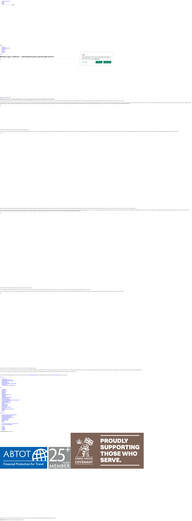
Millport (3, 403)
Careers (3, 421)
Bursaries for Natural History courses (8, 417)
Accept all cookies (107, 62)
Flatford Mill (4, 395)
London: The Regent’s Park (6, 400)
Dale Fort (3, 393)
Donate (3, 52)
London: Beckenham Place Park (7, 397)
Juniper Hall (4, 396)
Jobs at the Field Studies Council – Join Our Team (10, 423)
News (1, 54)
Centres (1, 387)
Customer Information (5, 382)
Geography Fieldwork (5, 419)
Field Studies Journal (5, 418)
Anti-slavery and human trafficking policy (8, 385)
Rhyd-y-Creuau (4, 406)
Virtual (3, 410)
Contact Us (4, 51)
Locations (3, 49)
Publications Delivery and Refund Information (9, 414)
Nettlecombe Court (5, 404)
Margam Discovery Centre (6, 402)
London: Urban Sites (5, 401)
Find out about (2, 412)
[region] (96, 58)
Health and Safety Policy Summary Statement (9, 383)
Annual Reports (4, 378)
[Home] (96, 44)
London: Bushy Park (5, 398)
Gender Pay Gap (4, 384)
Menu (1, 45)
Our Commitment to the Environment (8, 380)
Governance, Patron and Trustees (7, 379)
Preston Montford (5, 405)
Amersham (3, 389)
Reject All (99, 62)
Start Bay (3, 409)
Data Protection (4, 381)
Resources (3, 48)
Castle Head (4, 392)
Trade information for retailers (6, 416)
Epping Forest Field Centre (6, 394)
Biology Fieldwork (5, 420)
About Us (3, 47)
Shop (3, 50)
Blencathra (3, 391)
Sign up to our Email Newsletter (7, 415)
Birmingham (4, 390)
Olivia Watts (3, 97)
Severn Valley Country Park (6, 407)
